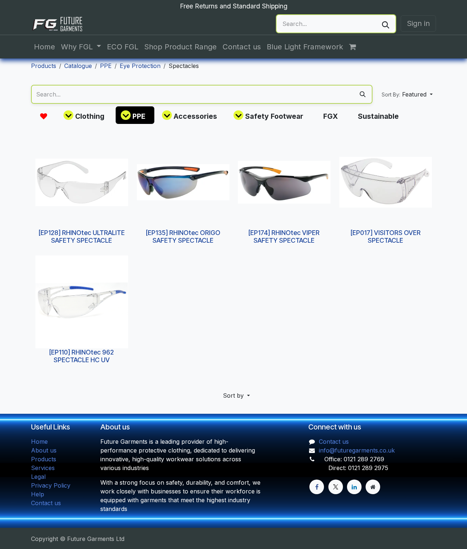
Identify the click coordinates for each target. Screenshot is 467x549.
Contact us (46, 503)
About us (44, 450)
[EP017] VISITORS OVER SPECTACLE (385, 236)
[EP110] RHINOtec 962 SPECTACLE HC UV (81, 356)
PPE (106, 65)
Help (37, 494)
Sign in (418, 23)
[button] (407, 94)
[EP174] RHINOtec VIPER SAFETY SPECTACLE (284, 236)
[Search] (385, 24)
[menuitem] (44, 46)
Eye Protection (140, 65)
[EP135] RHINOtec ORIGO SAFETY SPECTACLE (183, 236)
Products (43, 65)
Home (39, 441)
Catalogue (78, 65)
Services (43, 468)
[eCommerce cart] (356, 47)
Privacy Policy (50, 485)
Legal (38, 476)
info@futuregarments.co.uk (357, 450)
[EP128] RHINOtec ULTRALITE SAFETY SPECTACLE (82, 236)
